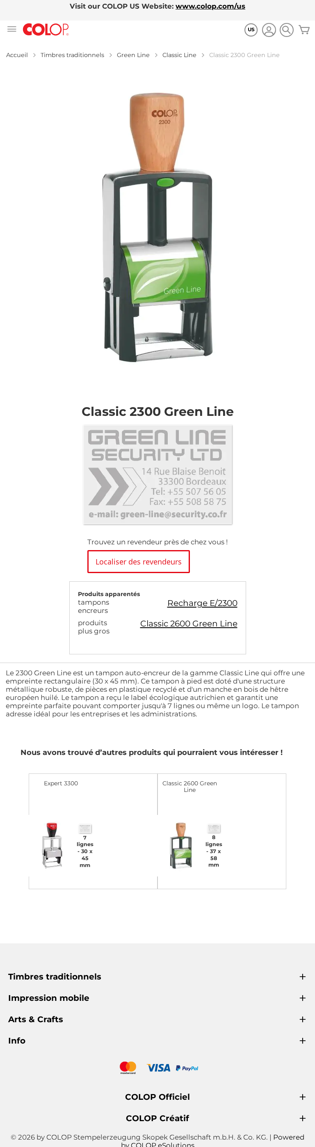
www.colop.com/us (210, 6)
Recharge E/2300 (202, 603)
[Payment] (157, 1069)
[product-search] (286, 29)
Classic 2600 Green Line (188, 623)
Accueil (17, 55)
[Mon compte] (268, 31)
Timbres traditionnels (72, 55)
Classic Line (179, 55)
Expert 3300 (61, 783)
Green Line (133, 55)
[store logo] (46, 30)
